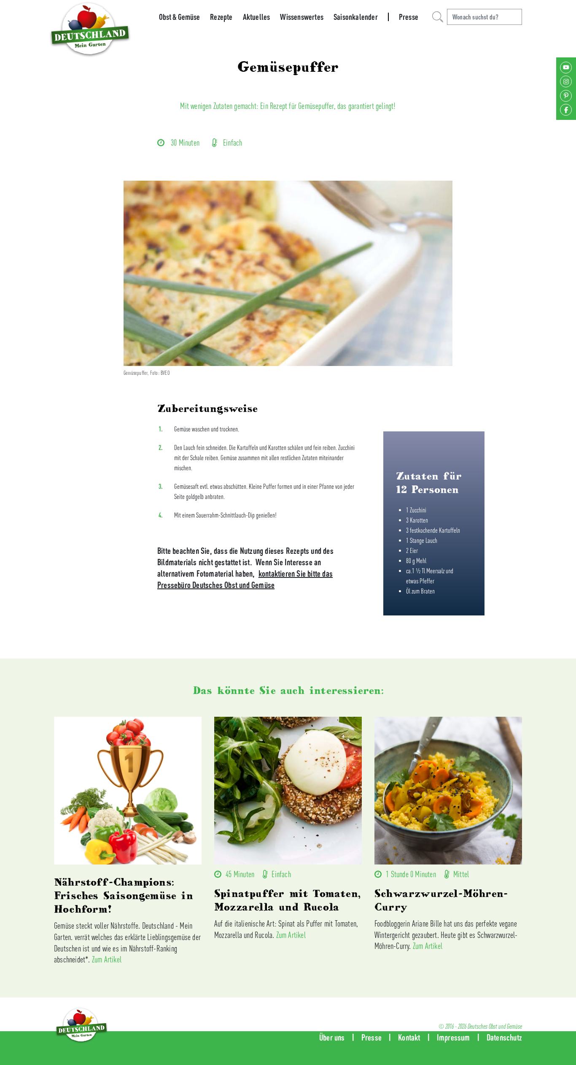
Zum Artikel (106, 959)
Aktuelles (256, 17)
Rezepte (221, 17)
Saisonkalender (356, 17)
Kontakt (409, 1037)
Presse (408, 17)
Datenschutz (504, 1037)
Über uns (332, 1037)
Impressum (453, 1037)
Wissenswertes (301, 17)
